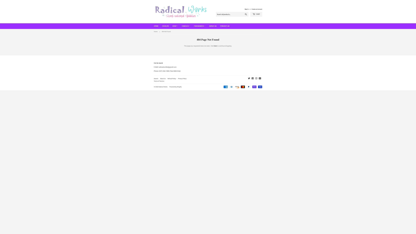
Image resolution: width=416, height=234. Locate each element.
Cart (258, 14)
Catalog (165, 26)
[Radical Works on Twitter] (249, 79)
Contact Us (224, 26)
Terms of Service (159, 81)
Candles (185, 26)
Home (156, 26)
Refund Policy (172, 78)
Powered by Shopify (175, 87)
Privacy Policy (182, 78)
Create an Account (257, 9)
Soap (174, 26)
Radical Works (163, 87)
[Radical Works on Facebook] (253, 79)
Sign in (247, 9)
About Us (213, 26)
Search (156, 78)
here (215, 46)
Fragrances (199, 26)
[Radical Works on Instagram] (256, 79)
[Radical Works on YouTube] (260, 79)
